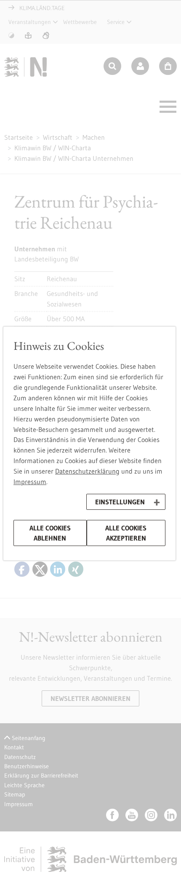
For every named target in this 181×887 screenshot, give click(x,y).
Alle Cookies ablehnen (50, 533)
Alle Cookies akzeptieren (125, 533)
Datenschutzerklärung (87, 471)
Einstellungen (120, 502)
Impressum (29, 481)
